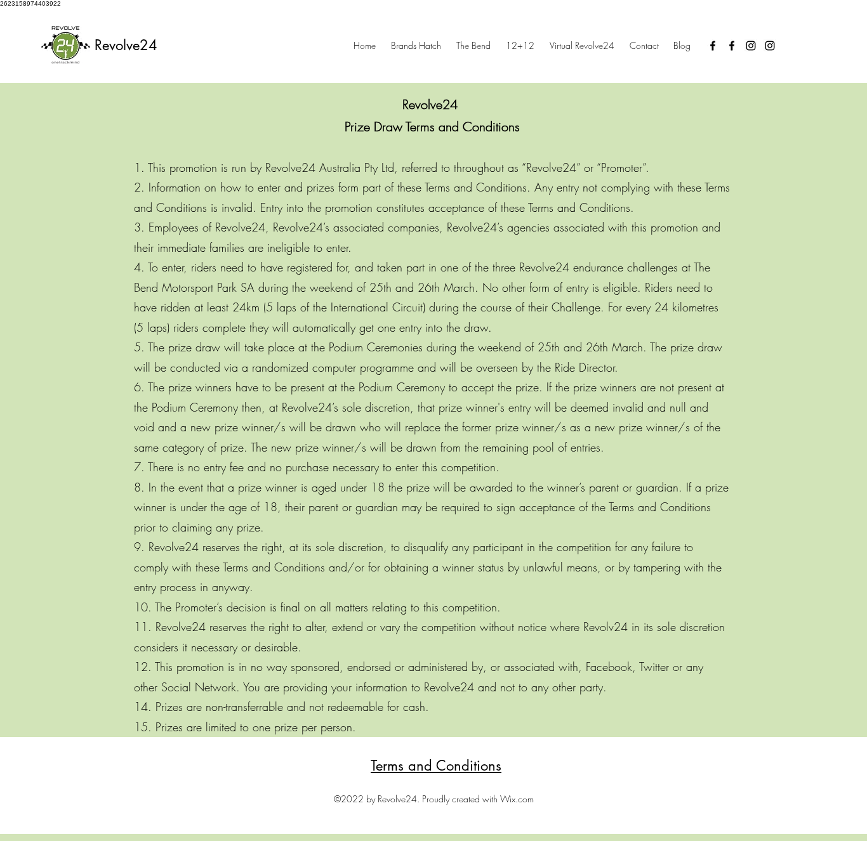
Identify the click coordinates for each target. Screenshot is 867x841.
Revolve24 (126, 45)
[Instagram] (751, 45)
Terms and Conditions (436, 765)
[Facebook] (712, 45)
